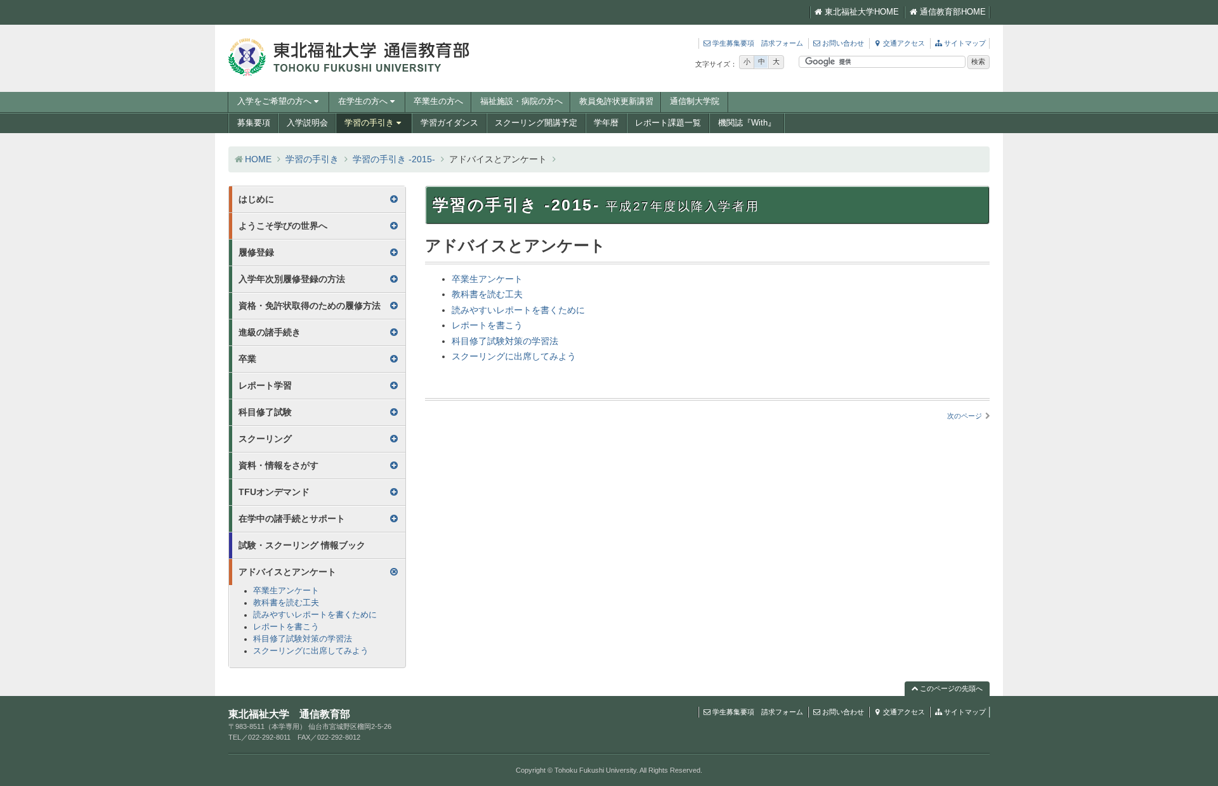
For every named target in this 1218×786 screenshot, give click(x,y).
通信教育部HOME (953, 12)
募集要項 (253, 123)
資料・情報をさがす (278, 465)
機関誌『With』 (747, 123)
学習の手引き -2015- (394, 159)
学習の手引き (369, 123)
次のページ (964, 416)
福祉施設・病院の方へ (521, 101)
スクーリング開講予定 (536, 123)
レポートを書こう (487, 325)
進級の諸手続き (270, 332)
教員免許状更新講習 (616, 101)
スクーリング (265, 439)
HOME (258, 159)
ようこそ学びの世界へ (283, 226)
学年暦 (606, 123)
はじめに (256, 199)
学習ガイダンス (449, 123)
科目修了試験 (265, 412)
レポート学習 (265, 385)
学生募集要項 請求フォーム (757, 43)
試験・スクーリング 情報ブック (302, 545)
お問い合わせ (843, 43)
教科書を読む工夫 (487, 294)
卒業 (247, 359)
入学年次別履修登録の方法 (292, 279)
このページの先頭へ (950, 688)
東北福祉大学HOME (862, 12)
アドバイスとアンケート (287, 572)
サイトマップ (965, 43)
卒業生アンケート (487, 279)
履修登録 (256, 252)
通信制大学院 (694, 101)
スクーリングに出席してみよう (514, 356)
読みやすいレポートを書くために (518, 310)
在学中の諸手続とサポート (292, 518)
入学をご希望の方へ (274, 101)
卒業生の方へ (438, 101)
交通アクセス (904, 43)
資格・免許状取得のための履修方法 (310, 305)
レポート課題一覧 (668, 123)
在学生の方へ (363, 101)
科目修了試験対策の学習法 (505, 341)
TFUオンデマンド (274, 492)
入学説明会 (307, 123)
